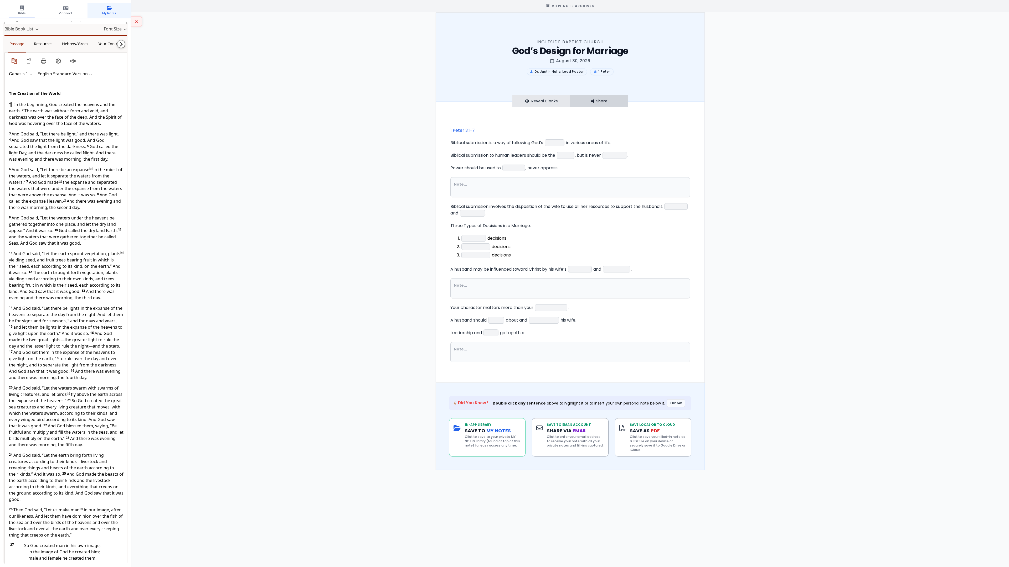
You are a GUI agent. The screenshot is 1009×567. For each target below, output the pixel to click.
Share (601, 101)
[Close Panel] (136, 21)
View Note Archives (573, 6)
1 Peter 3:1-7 (462, 130)
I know (676, 403)
